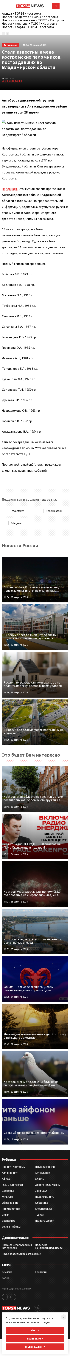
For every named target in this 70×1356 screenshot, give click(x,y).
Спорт (6, 1214)
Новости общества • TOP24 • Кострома (30, 17)
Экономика (8, 1220)
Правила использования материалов (17, 1246)
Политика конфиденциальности (49, 1246)
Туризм (39, 1214)
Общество (41, 1202)
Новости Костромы (13, 1166)
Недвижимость (44, 1196)
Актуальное (42, 1172)
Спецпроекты (43, 1208)
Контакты (41, 1272)
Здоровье (8, 1190)
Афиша (6, 1178)
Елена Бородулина (12, 81)
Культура (7, 1196)
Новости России (45, 1166)
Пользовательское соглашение (21, 1253)
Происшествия (11, 1208)
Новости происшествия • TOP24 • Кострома (33, 20)
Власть (39, 1178)
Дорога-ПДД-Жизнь (47, 1184)
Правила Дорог (44, 1220)
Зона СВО (41, 1190)
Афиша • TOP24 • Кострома (21, 13)
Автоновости (10, 1172)
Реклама (7, 1272)
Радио (6, 1278)
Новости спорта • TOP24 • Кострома (28, 27)
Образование (10, 1202)
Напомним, (10, 189)
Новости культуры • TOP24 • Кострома (29, 23)
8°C (56, 6)
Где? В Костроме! (12, 1184)
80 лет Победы (11, 1226)
